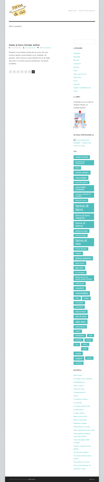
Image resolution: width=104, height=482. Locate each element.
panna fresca (80, 327)
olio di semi (80, 316)
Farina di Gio (32, 48)
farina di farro (81, 208)
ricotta (88, 340)
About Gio (72, 10)
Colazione (77, 64)
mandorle (79, 288)
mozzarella (79, 303)
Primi (75, 81)
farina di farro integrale (82, 216)
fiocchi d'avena (80, 249)
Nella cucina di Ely (80, 416)
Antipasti (77, 53)
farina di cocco (80, 200)
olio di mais (80, 312)
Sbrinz (85, 344)
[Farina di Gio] (18, 15)
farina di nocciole (80, 235)
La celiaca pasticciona (82, 406)
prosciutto (78, 340)
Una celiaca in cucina (81, 462)
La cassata (78, 403)
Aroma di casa (79, 389)
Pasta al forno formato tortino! (24, 45)
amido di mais (81, 157)
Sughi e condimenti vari (82, 88)
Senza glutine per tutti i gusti (84, 430)
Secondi (77, 84)
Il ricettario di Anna (80, 399)
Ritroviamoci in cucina (82, 427)
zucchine (78, 363)
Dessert (76, 67)
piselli (90, 335)
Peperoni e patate (80, 423)
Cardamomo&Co (80, 392)
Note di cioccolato (80, 420)
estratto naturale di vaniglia (83, 195)
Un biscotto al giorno (81, 452)
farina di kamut (80, 224)
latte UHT (79, 268)
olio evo (80, 321)
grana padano (83, 258)
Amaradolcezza (79, 382)
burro (77, 168)
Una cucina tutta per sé (82, 465)
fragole (78, 253)
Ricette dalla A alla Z (87, 10)
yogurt (78, 358)
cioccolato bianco (81, 182)
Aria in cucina (79, 386)
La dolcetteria (78, 410)
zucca (89, 358)
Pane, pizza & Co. (80, 74)
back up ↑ (92, 479)
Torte (75, 91)
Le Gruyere (80, 273)
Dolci (75, 71)
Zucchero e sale (79, 469)
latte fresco (79, 263)
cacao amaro (82, 172)
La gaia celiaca (79, 413)
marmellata (81, 293)
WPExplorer (31, 479)
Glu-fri (76, 396)
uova (84, 349)
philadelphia (79, 335)
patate (77, 331)
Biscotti (76, 60)
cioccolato (80, 177)
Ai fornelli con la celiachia (83, 379)
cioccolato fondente (80, 188)
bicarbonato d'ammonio (80, 163)
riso (76, 344)
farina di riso (81, 242)
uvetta (78, 353)
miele (86, 298)
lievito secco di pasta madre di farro (83, 278)
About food (78, 375)
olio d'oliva (79, 307)
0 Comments (47, 48)
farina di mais (81, 231)
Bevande (77, 57)
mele (77, 298)
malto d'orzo (79, 283)
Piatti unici (77, 77)
